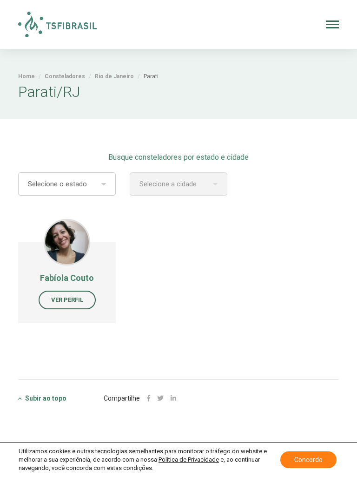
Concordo (308, 459)
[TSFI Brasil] (57, 24)
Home (26, 76)
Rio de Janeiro (114, 76)
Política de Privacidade (189, 459)
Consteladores (65, 76)
